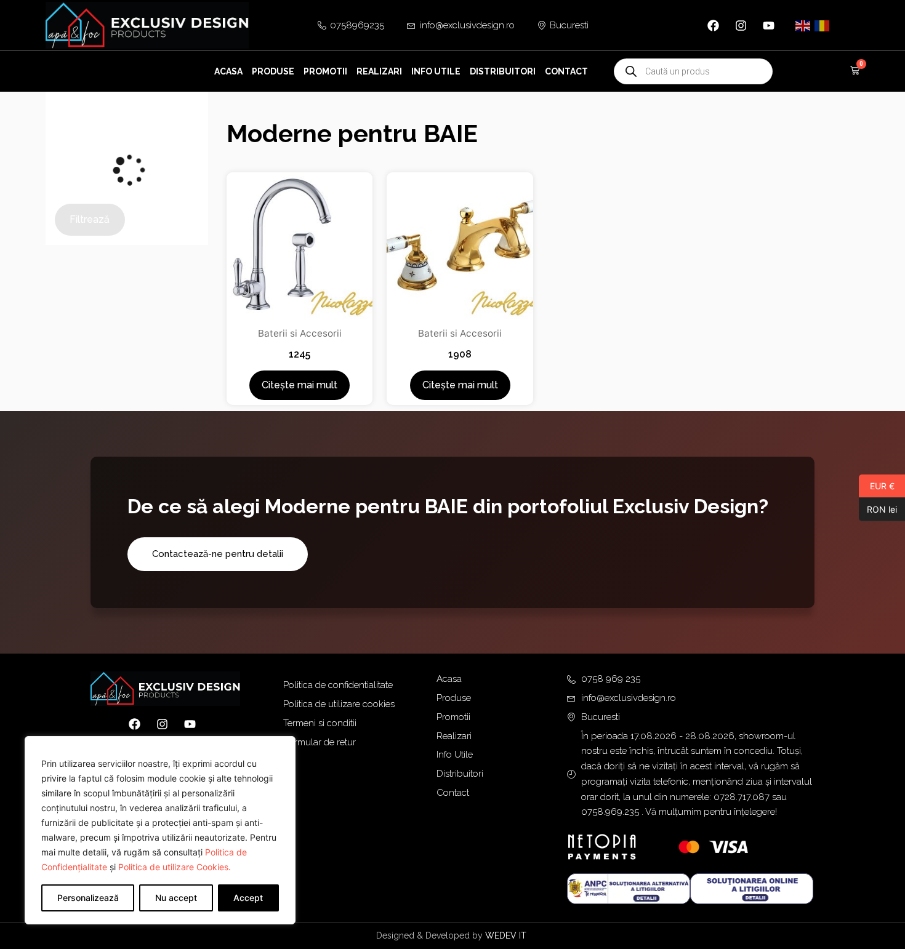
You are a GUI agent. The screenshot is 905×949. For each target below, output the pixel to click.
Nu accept (176, 897)
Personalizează (88, 897)
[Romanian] (822, 24)
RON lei (878, 509)
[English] (803, 24)
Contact (566, 71)
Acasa (228, 71)
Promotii (325, 71)
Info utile (436, 71)
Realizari (379, 71)
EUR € (877, 485)
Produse (273, 71)
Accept (248, 897)
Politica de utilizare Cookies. (174, 867)
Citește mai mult (299, 385)
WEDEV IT (507, 935)
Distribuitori (503, 71)
